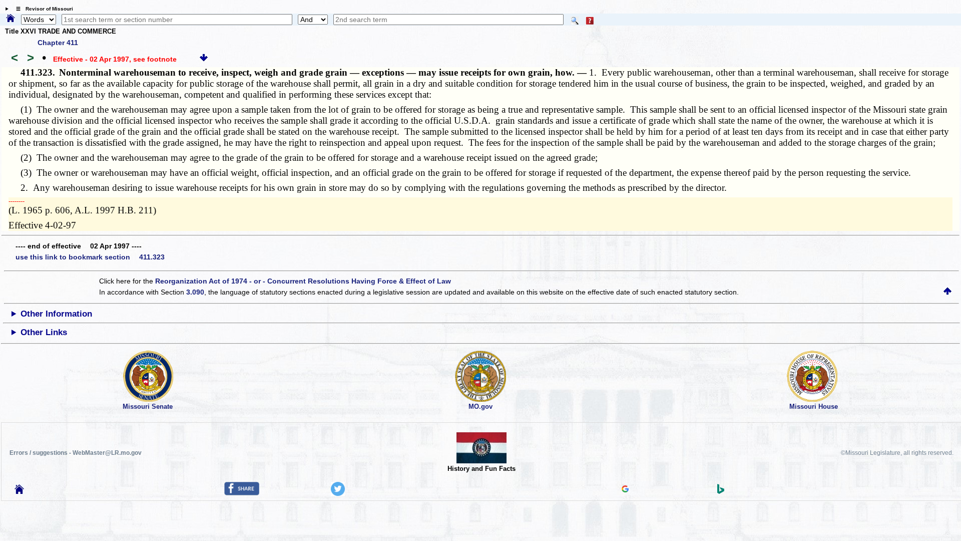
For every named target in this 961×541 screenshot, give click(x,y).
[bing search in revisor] (720, 491)
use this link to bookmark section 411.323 (90, 257)
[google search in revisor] (625, 490)
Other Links (44, 332)
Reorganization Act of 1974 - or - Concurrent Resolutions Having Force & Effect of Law (303, 281)
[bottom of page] (204, 59)
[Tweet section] (338, 493)
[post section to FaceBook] (241, 493)
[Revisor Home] (20, 491)
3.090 (195, 292)
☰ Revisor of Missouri (42, 9)
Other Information (56, 314)
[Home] (10, 19)
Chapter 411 (58, 43)
